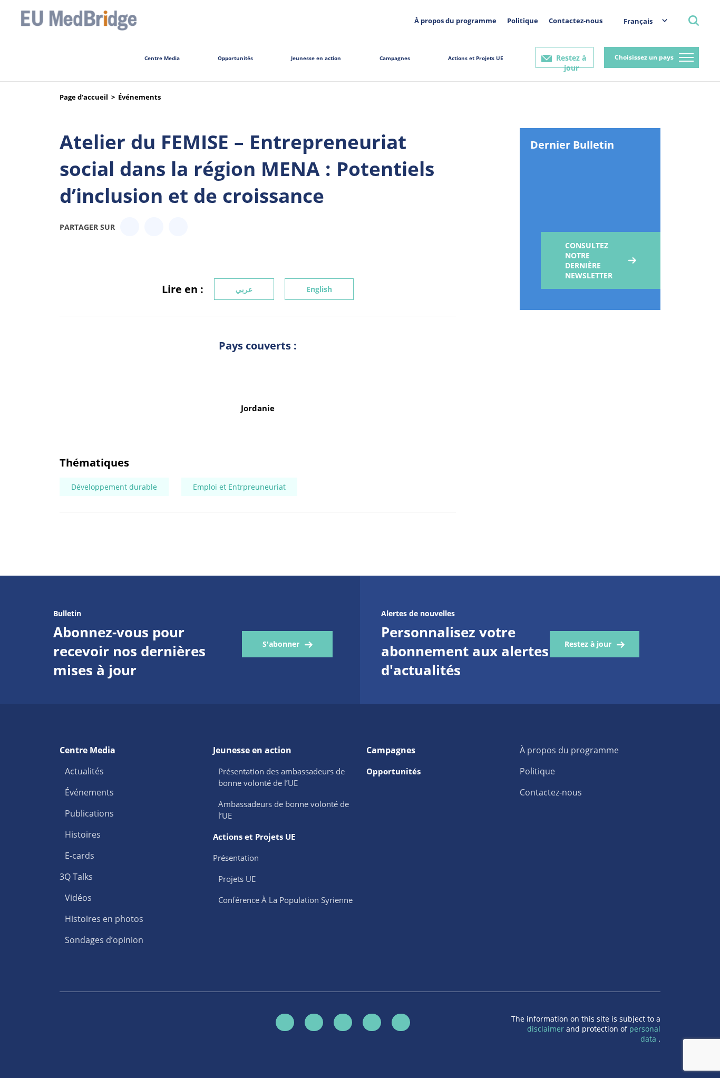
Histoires (83, 834)
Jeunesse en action (316, 58)
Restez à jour (571, 60)
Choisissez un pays (644, 57)
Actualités (84, 771)
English (319, 289)
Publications (89, 813)
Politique (522, 20)
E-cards (79, 855)
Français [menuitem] (638, 21)
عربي (244, 289)
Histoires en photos (104, 919)
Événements (139, 97)
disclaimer (546, 1029)
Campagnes (395, 58)
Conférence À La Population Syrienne (285, 900)
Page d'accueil (84, 97)
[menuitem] (640, 20)
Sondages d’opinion (104, 940)
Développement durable (114, 487)
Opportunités (235, 58)
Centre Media (162, 58)
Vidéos (78, 898)
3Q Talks (76, 876)
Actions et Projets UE (475, 58)
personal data (644, 1034)
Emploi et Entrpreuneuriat (239, 487)
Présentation (236, 857)
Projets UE (237, 878)
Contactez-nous (575, 20)
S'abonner (280, 644)
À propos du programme (455, 20)
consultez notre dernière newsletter (588, 260)
